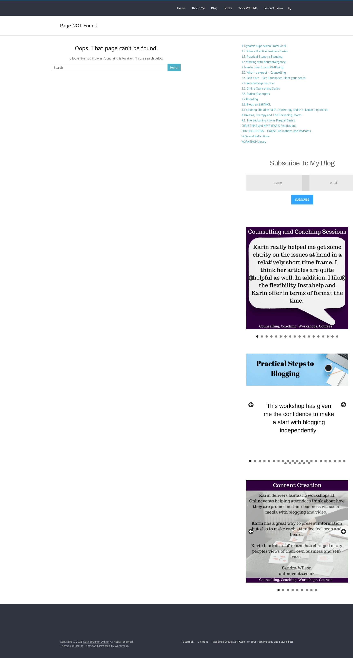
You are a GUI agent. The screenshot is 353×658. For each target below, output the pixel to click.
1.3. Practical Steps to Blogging (261, 56)
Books (228, 8)
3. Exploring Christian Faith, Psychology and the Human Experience (284, 110)
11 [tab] (304, 336)
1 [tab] (257, 336)
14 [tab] (318, 336)
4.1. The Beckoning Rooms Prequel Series (268, 120)
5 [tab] (276, 336)
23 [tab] (290, 463)
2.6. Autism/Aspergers (255, 94)
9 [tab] (295, 336)
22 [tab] (286, 463)
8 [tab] (290, 336)
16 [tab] (328, 336)
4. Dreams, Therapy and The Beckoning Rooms (271, 115)
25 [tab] (300, 463)
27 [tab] (309, 463)
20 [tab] (340, 461)
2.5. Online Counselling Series (260, 88)
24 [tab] (295, 463)
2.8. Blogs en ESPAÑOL (256, 104)
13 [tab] (314, 336)
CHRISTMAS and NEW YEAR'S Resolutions (268, 126)
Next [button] (343, 278)
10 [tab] (300, 336)
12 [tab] (309, 336)
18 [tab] (337, 336)
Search (174, 67)
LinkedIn (203, 641)
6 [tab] (281, 336)
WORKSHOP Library (253, 142)
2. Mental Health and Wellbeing (262, 67)
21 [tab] (344, 461)
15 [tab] (323, 336)
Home (181, 8)
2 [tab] (262, 336)
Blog (214, 8)
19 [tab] (335, 461)
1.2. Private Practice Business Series (264, 51)
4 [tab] (271, 336)
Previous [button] (251, 278)
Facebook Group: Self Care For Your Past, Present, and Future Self (252, 641)
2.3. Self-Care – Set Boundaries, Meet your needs (273, 78)
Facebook (187, 641)
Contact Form (273, 8)
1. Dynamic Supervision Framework (263, 46)
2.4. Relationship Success (257, 83)
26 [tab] (304, 463)
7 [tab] (285, 336)
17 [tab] (333, 336)
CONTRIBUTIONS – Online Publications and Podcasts (276, 131)
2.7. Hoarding (249, 99)
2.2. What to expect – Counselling (263, 72)
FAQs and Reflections (255, 136)
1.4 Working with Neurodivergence (263, 62)
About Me (198, 8)
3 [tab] (267, 336)
